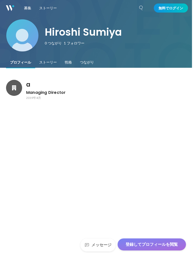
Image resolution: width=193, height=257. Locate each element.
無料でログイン (171, 8)
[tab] (20, 62)
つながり (87, 62)
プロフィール (20, 62)
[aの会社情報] (14, 88)
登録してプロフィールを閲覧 (152, 244)
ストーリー (48, 62)
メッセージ (101, 245)
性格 (68, 62)
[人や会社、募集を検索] (141, 8)
